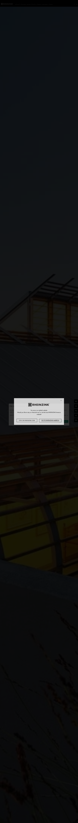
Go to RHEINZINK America (50, 420)
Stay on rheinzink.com (27, 420)
